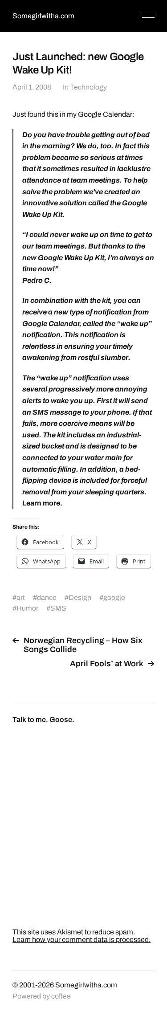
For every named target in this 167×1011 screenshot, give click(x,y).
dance (47, 597)
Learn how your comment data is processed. (81, 939)
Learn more (41, 503)
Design (80, 597)
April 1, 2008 (31, 87)
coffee (61, 996)
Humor (27, 608)
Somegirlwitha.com (43, 16)
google (114, 597)
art (20, 597)
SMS (58, 608)
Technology (88, 87)
